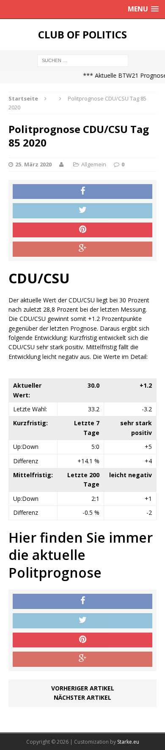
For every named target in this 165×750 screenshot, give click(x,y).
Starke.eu (128, 741)
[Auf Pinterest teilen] (82, 230)
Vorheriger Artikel (82, 688)
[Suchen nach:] (82, 60)
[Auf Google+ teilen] (82, 249)
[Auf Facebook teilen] (82, 191)
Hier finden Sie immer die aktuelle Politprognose (80, 555)
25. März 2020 (33, 164)
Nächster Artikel (82, 697)
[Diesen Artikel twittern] (82, 210)
